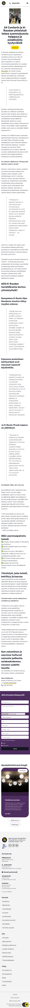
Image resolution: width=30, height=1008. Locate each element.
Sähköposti (5, 745)
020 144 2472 (6, 879)
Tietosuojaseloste (15, 997)
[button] (27, 3)
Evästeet (15, 994)
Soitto (4, 743)
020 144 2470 (6, 888)
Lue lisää (7, 813)
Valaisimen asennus (12, 800)
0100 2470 (16, 3)
